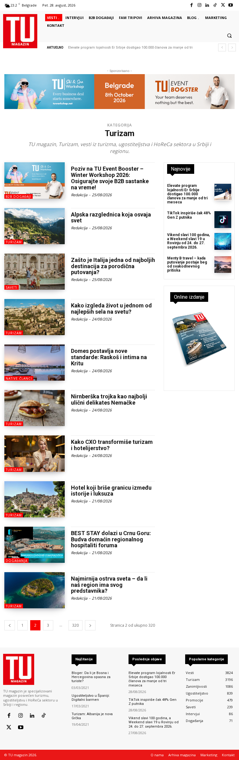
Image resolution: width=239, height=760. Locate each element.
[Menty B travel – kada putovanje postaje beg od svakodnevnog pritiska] (222, 264)
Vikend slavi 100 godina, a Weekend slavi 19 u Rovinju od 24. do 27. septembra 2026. (188, 241)
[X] (223, 5)
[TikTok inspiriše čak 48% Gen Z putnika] (222, 219)
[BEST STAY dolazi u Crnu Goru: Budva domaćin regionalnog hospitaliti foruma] (34, 545)
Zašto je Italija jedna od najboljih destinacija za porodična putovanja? (113, 266)
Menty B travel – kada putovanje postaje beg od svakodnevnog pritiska (187, 264)
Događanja (16, 560)
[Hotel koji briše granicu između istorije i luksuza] (34, 499)
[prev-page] (9, 625)
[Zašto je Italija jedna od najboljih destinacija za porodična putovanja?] (34, 272)
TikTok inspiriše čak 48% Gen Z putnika (189, 215)
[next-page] (90, 625)
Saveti (11, 287)
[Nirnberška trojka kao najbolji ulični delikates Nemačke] (34, 408)
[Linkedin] (207, 5)
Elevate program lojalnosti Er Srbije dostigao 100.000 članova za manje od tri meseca (187, 193)
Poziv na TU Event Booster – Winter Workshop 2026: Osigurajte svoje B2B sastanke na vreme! (110, 177)
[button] (229, 35)
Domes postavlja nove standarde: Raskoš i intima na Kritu (109, 357)
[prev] (222, 47)
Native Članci (19, 378)
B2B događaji (18, 196)
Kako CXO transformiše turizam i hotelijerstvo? (112, 445)
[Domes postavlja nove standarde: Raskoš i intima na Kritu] (34, 362)
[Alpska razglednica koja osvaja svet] (34, 226)
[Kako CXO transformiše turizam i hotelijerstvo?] (34, 453)
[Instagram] (199, 5)
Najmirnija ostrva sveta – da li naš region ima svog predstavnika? (109, 584)
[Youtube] (231, 5)
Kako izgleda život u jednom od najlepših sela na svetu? (111, 308)
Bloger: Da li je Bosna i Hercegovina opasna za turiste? (91, 677)
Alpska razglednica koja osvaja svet (111, 217)
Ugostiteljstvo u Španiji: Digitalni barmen (91, 698)
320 (75, 625)
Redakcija (79, 194)
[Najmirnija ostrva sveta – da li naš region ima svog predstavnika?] (34, 590)
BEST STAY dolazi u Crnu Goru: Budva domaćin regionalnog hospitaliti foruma (111, 539)
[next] (232, 47)
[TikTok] (215, 5)
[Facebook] (191, 5)
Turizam (14, 242)
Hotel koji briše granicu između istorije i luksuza (111, 490)
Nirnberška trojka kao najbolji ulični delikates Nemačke (109, 399)
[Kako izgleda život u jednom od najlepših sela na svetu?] (34, 317)
